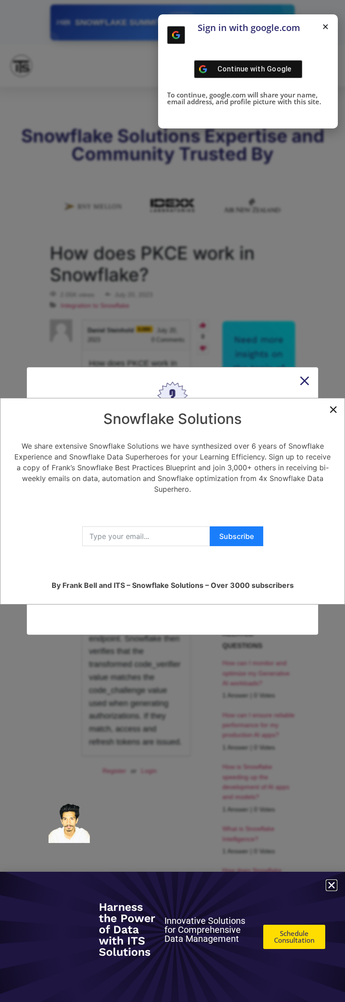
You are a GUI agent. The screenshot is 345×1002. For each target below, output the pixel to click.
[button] (325, 26)
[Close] (333, 409)
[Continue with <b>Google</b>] (176, 35)
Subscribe (236, 536)
